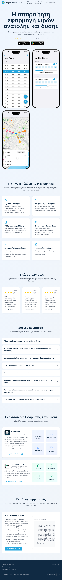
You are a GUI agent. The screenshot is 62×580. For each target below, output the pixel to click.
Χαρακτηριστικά (11, 2)
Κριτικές (21, 2)
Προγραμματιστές (50, 2)
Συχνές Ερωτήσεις (29, 2)
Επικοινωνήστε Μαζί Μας (9, 569)
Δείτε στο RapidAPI (14, 548)
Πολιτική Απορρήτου (8, 564)
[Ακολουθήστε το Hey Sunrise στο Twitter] (59, 574)
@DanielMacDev (56, 564)
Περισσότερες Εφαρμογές (38, 2)
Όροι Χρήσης (6, 567)
